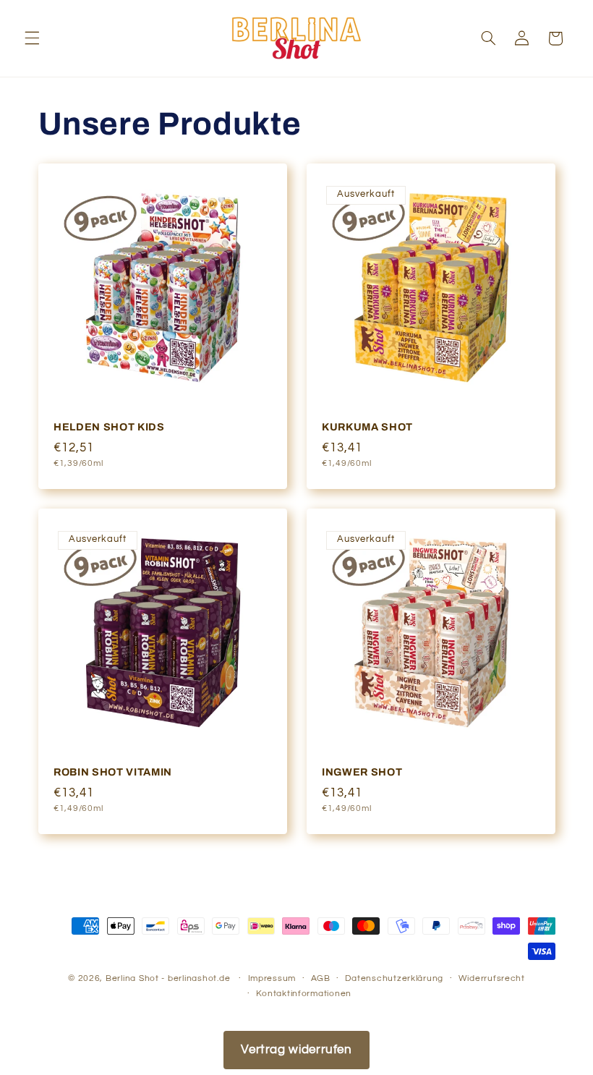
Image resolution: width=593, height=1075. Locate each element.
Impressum (272, 978)
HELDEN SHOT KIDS (109, 427)
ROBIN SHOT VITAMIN (113, 772)
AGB (320, 978)
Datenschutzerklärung (394, 978)
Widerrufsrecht (491, 978)
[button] (31, 38)
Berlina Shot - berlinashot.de (168, 978)
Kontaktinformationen (303, 994)
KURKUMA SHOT (367, 427)
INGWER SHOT (362, 772)
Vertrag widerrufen (296, 1049)
